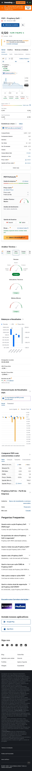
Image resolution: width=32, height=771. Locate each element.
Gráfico (10, 50)
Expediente (20, 665)
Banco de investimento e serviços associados (20, 502)
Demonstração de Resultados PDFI (14, 391)
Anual (3, 403)
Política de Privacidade (7, 753)
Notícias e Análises (21, 50)
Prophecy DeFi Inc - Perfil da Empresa (13, 492)
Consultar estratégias (12, 44)
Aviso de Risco (5, 759)
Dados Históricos (18, 54)
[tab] (8, 252)
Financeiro (27, 507)
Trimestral (10, 403)
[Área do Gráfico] (6, 59)
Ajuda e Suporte (22, 662)
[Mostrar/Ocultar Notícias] (12, 59)
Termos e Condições (7, 747)
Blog (2, 654)
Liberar (20, 483)
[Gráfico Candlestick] (3, 59)
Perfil (11, 54)
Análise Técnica (8, 247)
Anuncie (19, 658)
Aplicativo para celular (7, 658)
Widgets (3, 665)
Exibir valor (26, 105)
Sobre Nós (20, 654)
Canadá (28, 510)
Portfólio (3, 662)
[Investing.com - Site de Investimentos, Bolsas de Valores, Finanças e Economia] (9, 3)
